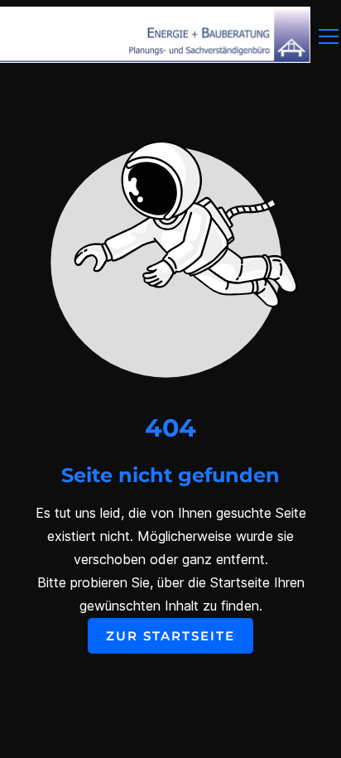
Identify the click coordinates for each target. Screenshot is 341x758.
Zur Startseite (170, 636)
